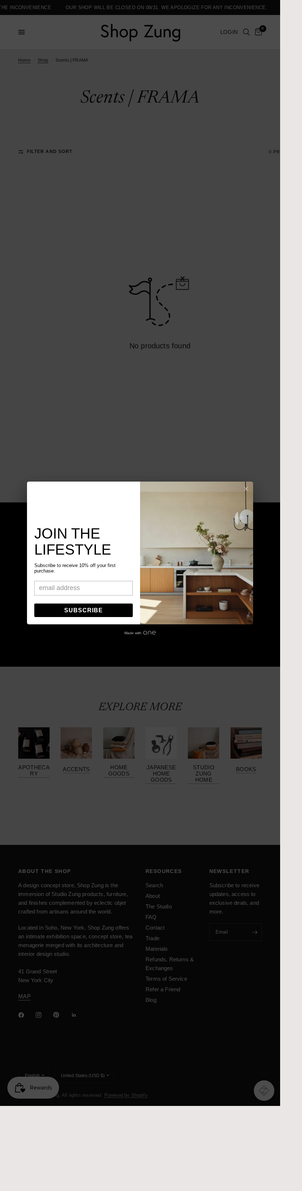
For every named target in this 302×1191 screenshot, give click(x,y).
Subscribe (83, 610)
